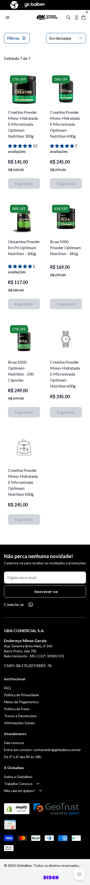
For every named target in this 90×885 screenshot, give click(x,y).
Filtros (13, 38)
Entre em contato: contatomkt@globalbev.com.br (42, 750)
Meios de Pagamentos (21, 702)
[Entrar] (76, 17)
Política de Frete (17, 709)
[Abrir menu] (17, 17)
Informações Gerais (19, 723)
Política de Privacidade (21, 695)
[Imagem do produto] (24, 89)
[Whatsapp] (31, 604)
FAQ (7, 688)
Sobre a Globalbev (18, 777)
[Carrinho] (46, 17)
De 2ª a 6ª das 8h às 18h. (23, 757)
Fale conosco (14, 743)
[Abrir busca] (68, 17)
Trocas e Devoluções (20, 716)
